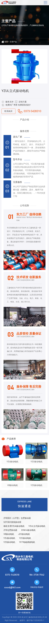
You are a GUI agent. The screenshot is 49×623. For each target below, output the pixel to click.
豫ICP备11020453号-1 (35, 620)
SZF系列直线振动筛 (12, 522)
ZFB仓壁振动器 (10, 530)
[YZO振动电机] (36, 451)
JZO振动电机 (24, 534)
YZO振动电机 (25, 538)
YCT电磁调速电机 (27, 542)
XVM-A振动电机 (28, 530)
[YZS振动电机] (36, 474)
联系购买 (8, 111)
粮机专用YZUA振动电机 (14, 526)
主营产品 (13, 42)
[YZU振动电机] (12, 451)
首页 (6, 42)
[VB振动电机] (12, 474)
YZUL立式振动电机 (37, 526)
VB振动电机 (9, 534)
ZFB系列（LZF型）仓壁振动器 (17, 518)
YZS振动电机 (9, 542)
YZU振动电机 (9, 538)
